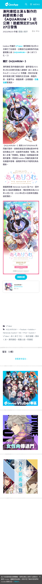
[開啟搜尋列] (26, 4)
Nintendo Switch (10, 333)
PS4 (25, 333)
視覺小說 (21, 339)
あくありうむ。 (17, 336)
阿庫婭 (30, 339)
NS (20, 333)
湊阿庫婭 (12, 339)
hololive (31, 329)
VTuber (19, 46)
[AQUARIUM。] (21, 286)
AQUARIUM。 (20, 52)
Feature (23, 329)
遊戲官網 (21, 277)
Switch (32, 333)
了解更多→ (16, 581)
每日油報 (29, 336)
